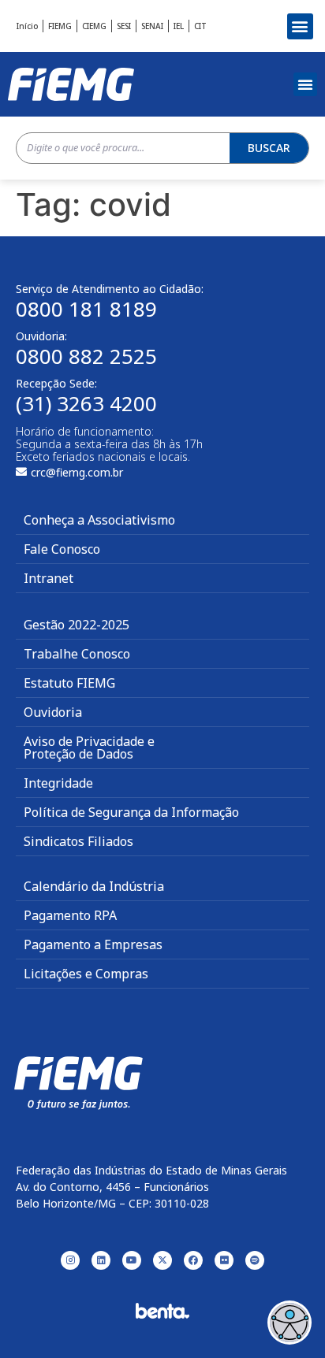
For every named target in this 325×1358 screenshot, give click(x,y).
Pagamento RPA (70, 915)
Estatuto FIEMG (69, 683)
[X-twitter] (162, 1260)
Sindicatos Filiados (78, 841)
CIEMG (94, 26)
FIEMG (60, 26)
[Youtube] (131, 1260)
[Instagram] (70, 1260)
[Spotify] (254, 1260)
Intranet (48, 578)
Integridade (58, 783)
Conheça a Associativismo (99, 520)
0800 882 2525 (86, 356)
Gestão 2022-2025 (76, 624)
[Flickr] (224, 1260)
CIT (200, 26)
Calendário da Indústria (94, 886)
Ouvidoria (53, 712)
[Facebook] (193, 1260)
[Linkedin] (101, 1260)
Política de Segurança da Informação (131, 812)
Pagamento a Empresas (93, 944)
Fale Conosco (62, 549)
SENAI (152, 26)
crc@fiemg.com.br (77, 472)
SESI (124, 26)
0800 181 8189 (86, 309)
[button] (300, 26)
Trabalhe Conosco (77, 653)
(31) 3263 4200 (86, 403)
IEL (179, 26)
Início (27, 26)
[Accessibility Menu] (289, 1322)
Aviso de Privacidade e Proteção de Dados (89, 747)
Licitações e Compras (86, 973)
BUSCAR (269, 147)
